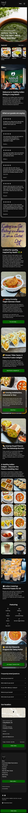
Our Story (4, 767)
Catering (4, 769)
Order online (13, 745)
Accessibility (5, 788)
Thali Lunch (5, 765)
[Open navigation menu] (24, 3)
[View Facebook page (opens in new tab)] (3, 795)
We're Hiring (5, 774)
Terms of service (6, 786)
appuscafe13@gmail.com (8, 737)
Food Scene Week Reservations (10, 763)
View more (5, 174)
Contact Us (5, 772)
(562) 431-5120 (6, 734)
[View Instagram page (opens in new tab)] (5, 795)
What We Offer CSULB (7, 770)
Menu (20, 3)
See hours (22, 742)
